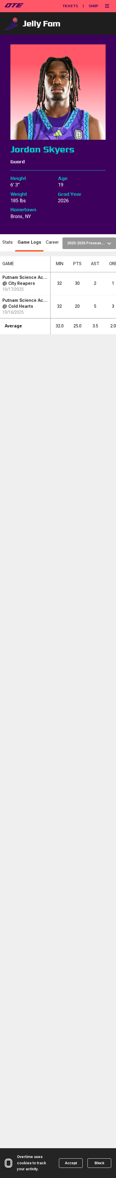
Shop (93, 6)
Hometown (23, 209)
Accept (71, 1163)
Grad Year (69, 194)
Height (18, 178)
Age (63, 178)
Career (52, 242)
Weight (18, 194)
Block (99, 1163)
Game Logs (29, 242)
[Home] (27, 6)
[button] (107, 6)
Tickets (70, 6)
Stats (7, 242)
